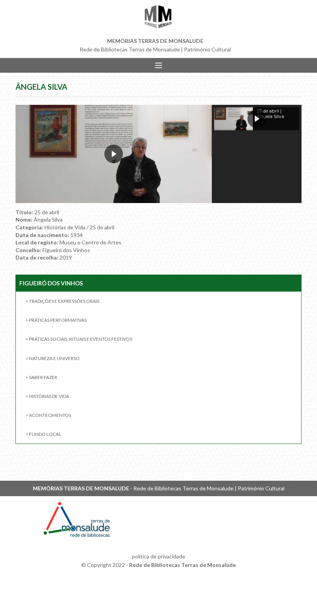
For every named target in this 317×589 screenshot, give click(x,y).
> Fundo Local (43, 434)
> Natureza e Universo (53, 358)
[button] (256, 118)
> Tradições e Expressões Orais (62, 301)
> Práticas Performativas (56, 320)
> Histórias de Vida (47, 396)
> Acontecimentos (48, 415)
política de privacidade (158, 556)
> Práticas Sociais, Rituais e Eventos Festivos (79, 339)
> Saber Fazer (41, 377)
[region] (158, 154)
